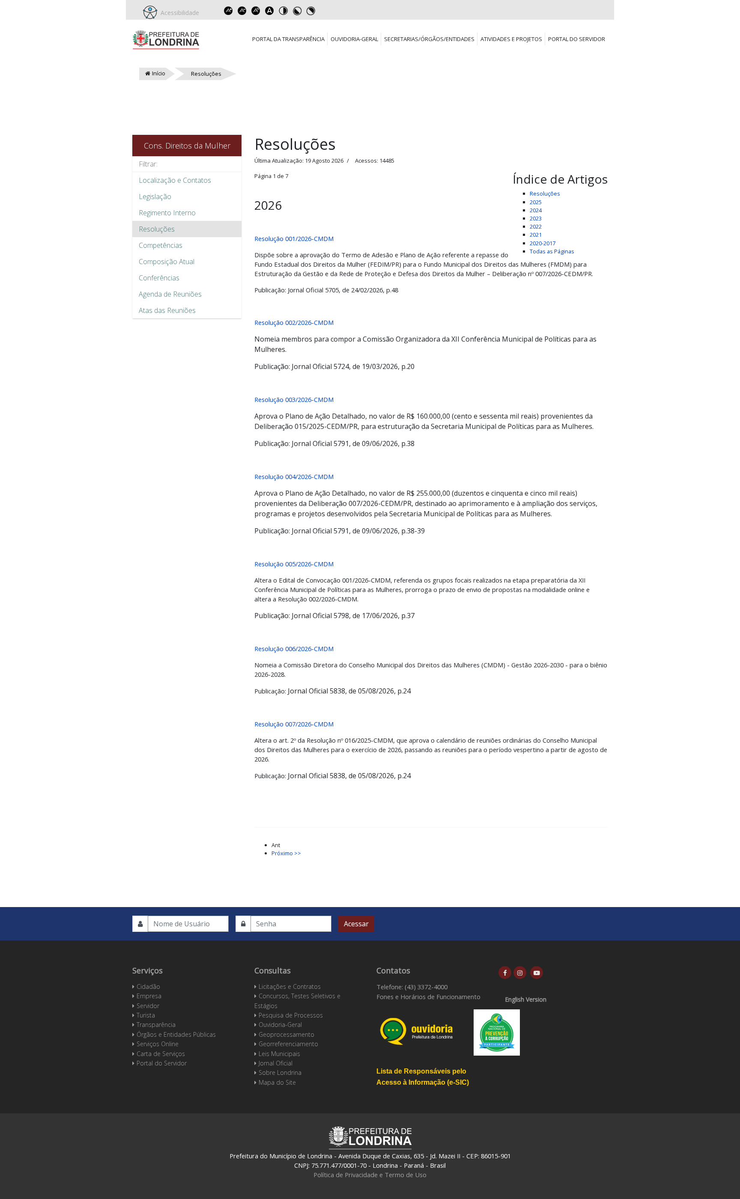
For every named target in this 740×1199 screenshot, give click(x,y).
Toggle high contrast (283, 11)
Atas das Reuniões (167, 310)
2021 (536, 234)
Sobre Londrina (280, 1072)
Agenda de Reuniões (170, 294)
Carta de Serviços (161, 1054)
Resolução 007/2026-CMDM (294, 724)
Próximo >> (286, 853)
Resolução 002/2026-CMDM (294, 322)
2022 (536, 226)
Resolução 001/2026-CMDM (294, 238)
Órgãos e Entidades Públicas (176, 1034)
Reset (256, 11)
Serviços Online (158, 1044)
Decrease (242, 11)
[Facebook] (504, 972)
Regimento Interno (167, 212)
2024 (536, 210)
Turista (146, 1015)
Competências (160, 245)
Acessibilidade (178, 13)
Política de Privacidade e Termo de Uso (370, 1174)
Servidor (148, 1006)
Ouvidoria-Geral (354, 39)
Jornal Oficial (275, 1063)
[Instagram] (519, 972)
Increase (228, 11)
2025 (536, 202)
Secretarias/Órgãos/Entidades (429, 39)
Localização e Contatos (175, 180)
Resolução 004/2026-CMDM (294, 476)
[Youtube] (536, 972)
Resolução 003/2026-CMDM (294, 399)
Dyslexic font (269, 11)
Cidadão (148, 986)
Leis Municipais (279, 1054)
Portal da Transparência (288, 39)
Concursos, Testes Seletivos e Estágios (297, 1000)
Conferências (159, 278)
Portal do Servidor (576, 39)
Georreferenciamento (288, 1044)
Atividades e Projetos (511, 39)
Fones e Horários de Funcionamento (428, 996)
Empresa (149, 996)
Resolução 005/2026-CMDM (294, 563)
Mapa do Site (277, 1082)
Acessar (356, 923)
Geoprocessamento (286, 1034)
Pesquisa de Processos (291, 1015)
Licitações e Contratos (290, 986)
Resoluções (157, 229)
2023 (536, 218)
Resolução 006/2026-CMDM (294, 648)
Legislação (155, 196)
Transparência (156, 1024)
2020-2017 (542, 243)
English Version (525, 999)
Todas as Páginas (552, 251)
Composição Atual (166, 261)
